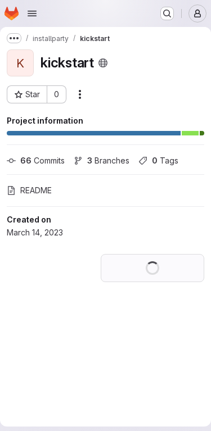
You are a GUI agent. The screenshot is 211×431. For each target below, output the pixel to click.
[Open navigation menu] (32, 13)
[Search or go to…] (167, 13)
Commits (42, 160)
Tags (165, 160)
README (36, 190)
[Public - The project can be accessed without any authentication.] (102, 62)
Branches (108, 160)
